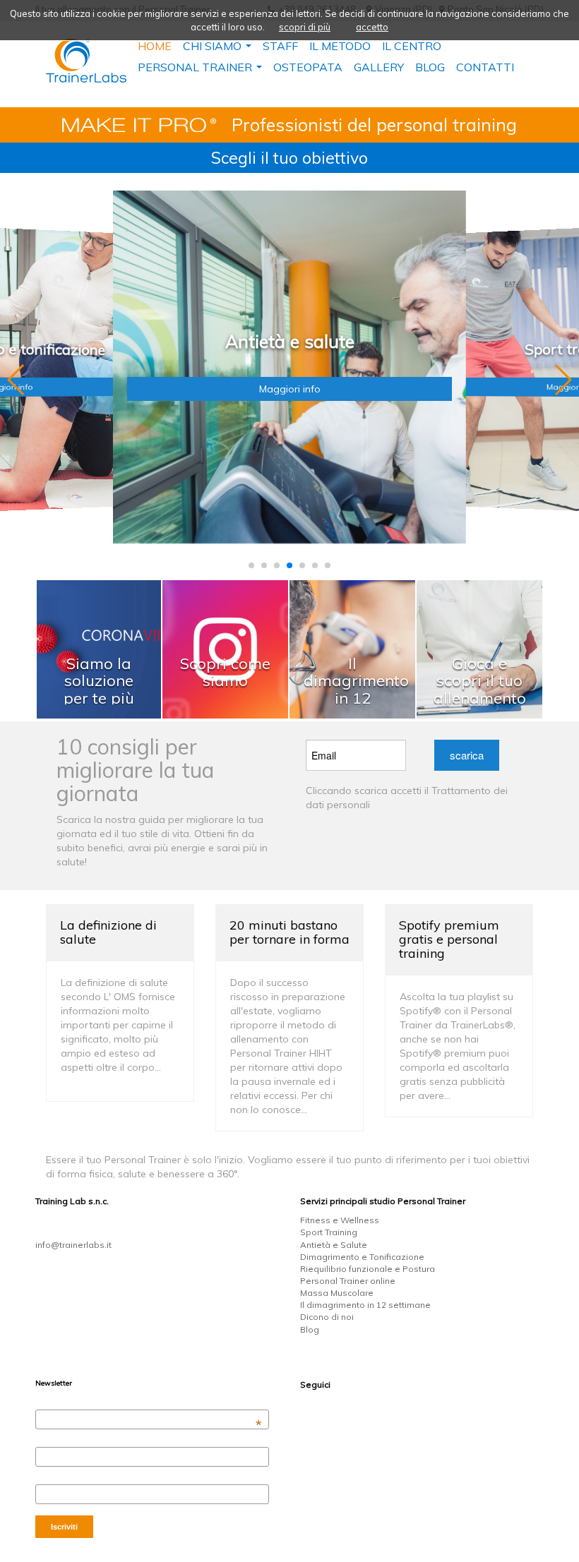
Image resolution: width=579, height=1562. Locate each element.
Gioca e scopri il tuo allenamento (480, 680)
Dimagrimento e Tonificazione (362, 1256)
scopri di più (304, 26)
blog (430, 67)
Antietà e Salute (333, 1244)
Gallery (379, 67)
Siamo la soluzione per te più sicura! (99, 689)
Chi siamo (217, 47)
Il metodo (340, 46)
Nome (45, 1440)
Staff (280, 46)
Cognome (51, 1478)
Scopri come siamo (225, 672)
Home (155, 46)
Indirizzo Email (148, 1403)
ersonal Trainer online (350, 1280)
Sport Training (328, 1232)
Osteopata (307, 67)
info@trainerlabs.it (73, 1244)
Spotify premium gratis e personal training (449, 939)
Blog (309, 1329)
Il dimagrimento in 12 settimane (356, 689)
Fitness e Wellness (339, 1220)
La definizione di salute (108, 932)
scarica (467, 754)
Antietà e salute (289, 342)
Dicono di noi (327, 1316)
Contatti (485, 67)
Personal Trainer (200, 69)
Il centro (411, 46)
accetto (372, 26)
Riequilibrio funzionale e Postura (367, 1268)
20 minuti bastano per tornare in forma (289, 932)
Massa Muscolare (337, 1292)
